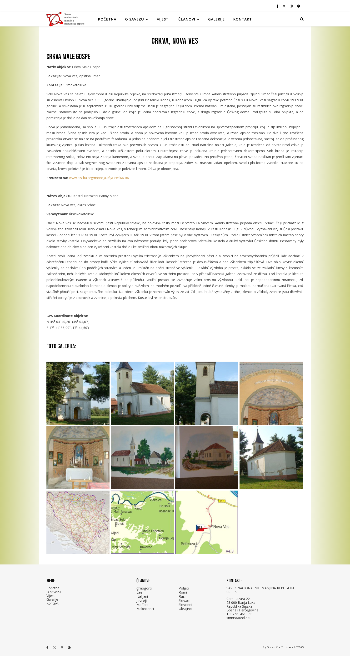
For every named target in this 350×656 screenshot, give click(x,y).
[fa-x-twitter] (284, 6)
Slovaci (184, 600)
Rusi (182, 596)
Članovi (186, 19)
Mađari (142, 604)
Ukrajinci (185, 608)
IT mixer (286, 647)
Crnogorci (144, 588)
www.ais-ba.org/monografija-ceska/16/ (99, 177)
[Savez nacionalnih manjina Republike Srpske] (65, 19)
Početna (107, 19)
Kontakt (242, 19)
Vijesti (163, 19)
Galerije (216, 19)
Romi (183, 592)
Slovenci (185, 604)
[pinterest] (298, 6)
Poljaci (184, 588)
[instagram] (291, 6)
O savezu (53, 591)
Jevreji (141, 600)
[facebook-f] (277, 6)
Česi (139, 592)
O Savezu (134, 19)
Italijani (142, 596)
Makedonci (145, 608)
